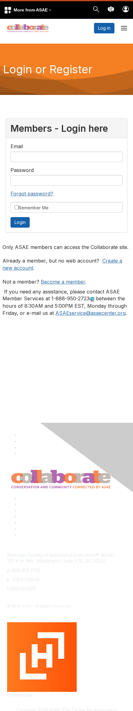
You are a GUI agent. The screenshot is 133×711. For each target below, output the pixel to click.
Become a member (63, 282)
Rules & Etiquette (36, 534)
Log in (104, 28)
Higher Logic (47, 694)
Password (22, 170)
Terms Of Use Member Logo (48, 528)
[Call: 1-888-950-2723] (91, 299)
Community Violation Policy (46, 516)
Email (17, 146)
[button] (27, 10)
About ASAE (31, 498)
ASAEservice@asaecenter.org (90, 313)
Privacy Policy (33, 504)
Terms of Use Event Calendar (49, 522)
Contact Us (30, 510)
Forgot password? (32, 194)
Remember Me (34, 207)
